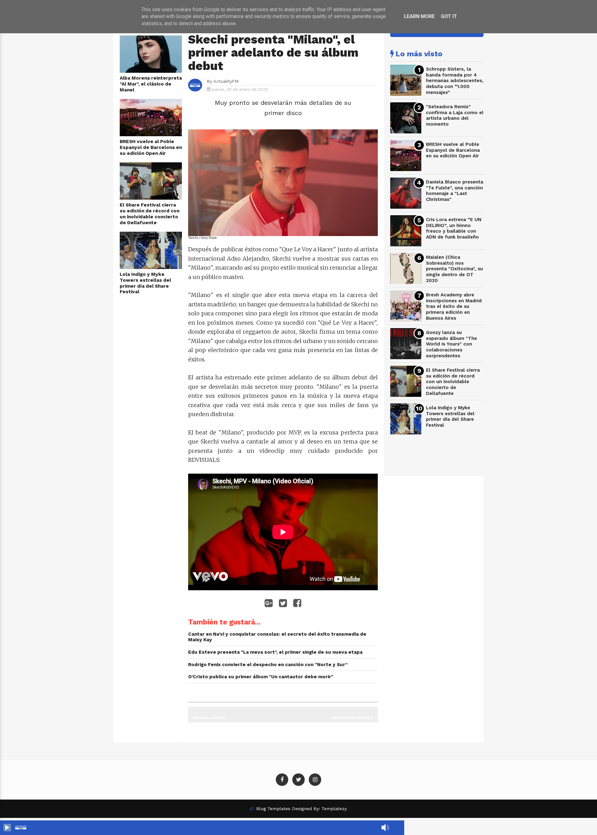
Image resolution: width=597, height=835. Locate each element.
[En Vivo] (7, 827)
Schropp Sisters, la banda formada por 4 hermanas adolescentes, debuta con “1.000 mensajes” (455, 80)
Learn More (419, 16)
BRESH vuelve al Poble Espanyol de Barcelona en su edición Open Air (151, 147)
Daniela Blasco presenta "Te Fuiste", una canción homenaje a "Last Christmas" (454, 190)
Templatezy (334, 808)
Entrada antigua (209, 717)
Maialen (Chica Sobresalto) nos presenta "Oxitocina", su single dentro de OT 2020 (454, 268)
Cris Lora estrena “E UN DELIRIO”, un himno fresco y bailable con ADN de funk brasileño (453, 228)
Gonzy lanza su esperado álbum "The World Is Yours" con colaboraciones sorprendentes (451, 344)
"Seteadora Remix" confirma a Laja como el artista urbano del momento (455, 115)
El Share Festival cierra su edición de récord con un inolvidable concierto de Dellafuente (149, 213)
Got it (449, 16)
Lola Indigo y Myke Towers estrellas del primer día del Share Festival (145, 283)
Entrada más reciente (352, 717)
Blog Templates (273, 808)
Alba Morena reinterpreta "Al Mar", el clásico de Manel (151, 83)
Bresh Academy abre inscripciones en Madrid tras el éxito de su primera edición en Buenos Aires (454, 306)
